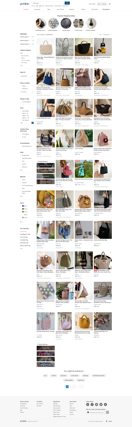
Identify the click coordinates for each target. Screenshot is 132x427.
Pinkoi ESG (72, 408)
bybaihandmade (40, 243)
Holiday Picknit (78, 243)
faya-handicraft (97, 152)
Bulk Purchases (56, 405)
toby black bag (24, 243)
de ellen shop (65, 5)
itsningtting (96, 335)
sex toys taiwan (57, 5)
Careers (71, 412)
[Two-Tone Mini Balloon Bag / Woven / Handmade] (65, 260)
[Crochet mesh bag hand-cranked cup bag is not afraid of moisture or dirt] (65, 47)
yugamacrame (97, 243)
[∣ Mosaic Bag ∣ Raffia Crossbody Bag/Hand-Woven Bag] (46, 230)
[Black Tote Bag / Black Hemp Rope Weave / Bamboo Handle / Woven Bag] (84, 47)
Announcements (56, 408)
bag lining (85, 375)
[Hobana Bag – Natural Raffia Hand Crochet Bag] (46, 47)
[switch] (27, 37)
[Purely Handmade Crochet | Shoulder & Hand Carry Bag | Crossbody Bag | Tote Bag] (46, 138)
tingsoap (39, 91)
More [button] (21, 65)
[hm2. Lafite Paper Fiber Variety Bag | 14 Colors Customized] (65, 108)
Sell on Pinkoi (92, 4)
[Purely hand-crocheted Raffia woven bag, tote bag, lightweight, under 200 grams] (84, 108)
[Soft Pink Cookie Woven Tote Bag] (46, 321)
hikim (95, 91)
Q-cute (57, 152)
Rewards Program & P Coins (59, 416)
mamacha (77, 61)
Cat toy (33, 5)
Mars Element (59, 335)
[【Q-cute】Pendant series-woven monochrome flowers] (65, 138)
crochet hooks (74, 375)
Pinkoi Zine (22, 405)
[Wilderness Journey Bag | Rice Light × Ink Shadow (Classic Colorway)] (84, 260)
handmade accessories (98, 375)
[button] (33, 123)
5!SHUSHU (39, 213)
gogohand (58, 213)
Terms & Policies (57, 410)
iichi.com (72, 414)
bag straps (63, 375)
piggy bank (41, 5)
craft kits (54, 375)
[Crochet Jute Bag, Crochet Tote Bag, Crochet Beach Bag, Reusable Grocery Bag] (65, 230)
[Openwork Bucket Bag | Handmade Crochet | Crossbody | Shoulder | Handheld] (103, 291)
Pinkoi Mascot (73, 410)
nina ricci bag (23, 237)
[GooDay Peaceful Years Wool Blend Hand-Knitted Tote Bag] (84, 321)
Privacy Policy (56, 412)
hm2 (57, 121)
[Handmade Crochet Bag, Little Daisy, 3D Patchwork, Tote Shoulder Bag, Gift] (46, 199)
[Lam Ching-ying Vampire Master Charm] (103, 47)
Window (22, 412)
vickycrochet (40, 304)
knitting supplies (69, 380)
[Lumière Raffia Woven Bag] (46, 108)
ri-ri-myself (39, 335)
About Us (72, 403)
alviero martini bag (25, 245)
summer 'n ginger (79, 152)
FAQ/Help (55, 403)
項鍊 (37, 5)
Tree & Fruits (59, 61)
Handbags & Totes (25, 234)
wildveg (76, 274)
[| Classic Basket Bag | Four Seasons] (103, 321)
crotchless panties (49, 5)
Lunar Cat (77, 91)
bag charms (81, 380)
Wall (21, 410)
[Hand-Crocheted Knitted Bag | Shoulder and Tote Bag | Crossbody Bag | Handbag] (65, 77)
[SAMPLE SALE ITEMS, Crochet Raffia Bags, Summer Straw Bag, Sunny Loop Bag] (84, 77)
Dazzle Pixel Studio (79, 182)
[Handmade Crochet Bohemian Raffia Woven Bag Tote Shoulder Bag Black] (103, 108)
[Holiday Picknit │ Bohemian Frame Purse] (84, 230)
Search (67, 3)
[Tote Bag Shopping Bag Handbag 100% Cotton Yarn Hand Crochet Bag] (103, 199)
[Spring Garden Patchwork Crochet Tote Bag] (46, 291)
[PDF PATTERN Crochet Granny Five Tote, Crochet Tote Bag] (103, 260)
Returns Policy (56, 414)
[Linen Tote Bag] (84, 138)
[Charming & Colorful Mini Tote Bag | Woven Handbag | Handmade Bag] (65, 321)
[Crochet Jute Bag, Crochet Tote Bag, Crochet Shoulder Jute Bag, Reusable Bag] (65, 169)
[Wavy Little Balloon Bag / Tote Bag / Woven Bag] (65, 199)
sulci (38, 61)
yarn (45, 375)
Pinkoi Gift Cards (24, 408)
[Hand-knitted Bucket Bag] (103, 230)
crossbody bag (24, 240)
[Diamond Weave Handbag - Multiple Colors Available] (65, 291)
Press (71, 405)
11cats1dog (97, 61)
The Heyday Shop (98, 213)
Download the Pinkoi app (96, 412)
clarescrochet (40, 121)
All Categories (23, 403)
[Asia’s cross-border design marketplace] (24, 4)
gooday (76, 335)
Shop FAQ (39, 405)
